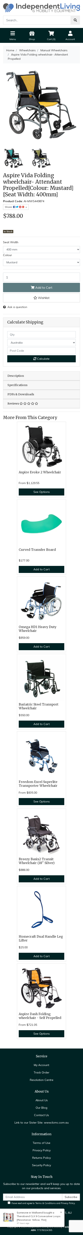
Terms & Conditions (45, 1203)
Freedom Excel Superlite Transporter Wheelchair (38, 784)
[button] (41, 297)
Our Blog (41, 1107)
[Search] (75, 20)
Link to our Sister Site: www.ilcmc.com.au (42, 1122)
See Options (41, 492)
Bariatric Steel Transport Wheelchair (38, 706)
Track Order (41, 1072)
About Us (41, 1100)
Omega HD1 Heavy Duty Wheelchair (37, 629)
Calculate (43, 359)
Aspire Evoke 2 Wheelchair (40, 472)
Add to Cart (43, 287)
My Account (41, 1065)
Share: (9, 206)
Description (15, 376)
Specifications (17, 385)
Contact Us (41, 1115)
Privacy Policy (42, 1150)
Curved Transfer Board (37, 550)
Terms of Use (41, 1143)
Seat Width (10, 242)
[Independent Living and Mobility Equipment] (41, 7)
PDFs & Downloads (20, 394)
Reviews (13, 403)
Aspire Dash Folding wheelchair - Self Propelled (40, 1016)
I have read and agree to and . (43, 1203)
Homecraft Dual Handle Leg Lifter (41, 938)
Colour (7, 255)
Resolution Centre (41, 1080)
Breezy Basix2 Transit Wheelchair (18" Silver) (37, 861)
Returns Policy (41, 1158)
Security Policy (41, 1165)
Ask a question (17, 307)
